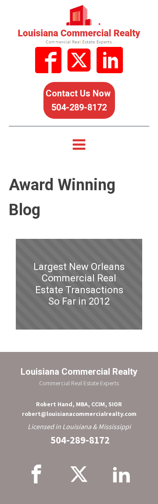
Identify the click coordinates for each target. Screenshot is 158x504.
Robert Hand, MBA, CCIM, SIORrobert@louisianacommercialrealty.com (79, 409)
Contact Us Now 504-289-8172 (79, 100)
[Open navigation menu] (79, 145)
